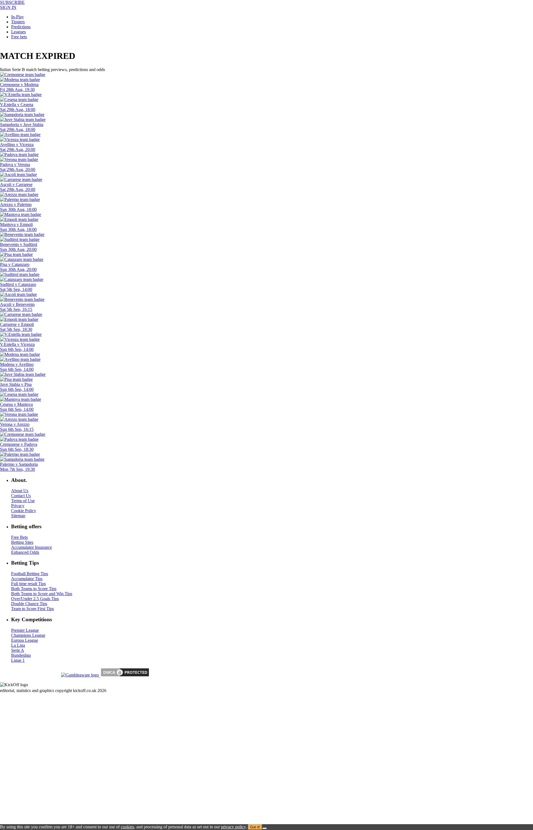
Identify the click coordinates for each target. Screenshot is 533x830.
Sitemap (18, 515)
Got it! (255, 827)
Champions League (28, 635)
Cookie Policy (23, 510)
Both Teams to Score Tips (33, 588)
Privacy (17, 505)
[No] (264, 828)
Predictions (21, 26)
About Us (19, 490)
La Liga (18, 645)
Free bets (19, 36)
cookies (127, 826)
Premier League (25, 630)
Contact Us (21, 495)
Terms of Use (23, 500)
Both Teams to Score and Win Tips (41, 593)
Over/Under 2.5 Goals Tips (35, 598)
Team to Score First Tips (32, 608)
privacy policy (233, 826)
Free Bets (19, 537)
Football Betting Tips (29, 573)
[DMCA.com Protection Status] (124, 675)
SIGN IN (8, 7)
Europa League (24, 640)
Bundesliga (21, 655)
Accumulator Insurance (31, 547)
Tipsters (18, 21)
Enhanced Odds (25, 552)
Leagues (18, 31)
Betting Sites (22, 542)
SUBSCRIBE (12, 2)
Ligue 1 (18, 660)
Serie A (17, 650)
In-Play (17, 16)
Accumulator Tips (26, 578)
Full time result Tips (28, 583)
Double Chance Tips (29, 603)
